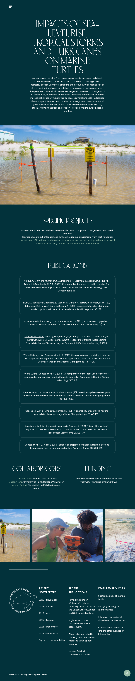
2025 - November (48, 599)
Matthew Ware (24, 478)
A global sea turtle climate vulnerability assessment (79, 623)
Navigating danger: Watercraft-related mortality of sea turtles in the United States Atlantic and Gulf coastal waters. (82, 606)
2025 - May (44, 613)
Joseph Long (15, 481)
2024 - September (48, 633)
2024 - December (48, 626)
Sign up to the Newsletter (52, 640)
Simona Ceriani (19, 485)
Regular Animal (40, 674)
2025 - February (47, 620)
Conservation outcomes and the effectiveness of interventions (111, 631)
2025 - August (46, 606)
